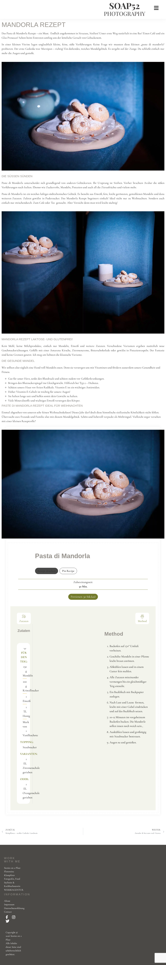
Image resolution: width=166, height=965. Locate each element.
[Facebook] (7, 917)
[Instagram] (13, 917)
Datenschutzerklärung (14, 908)
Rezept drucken (46, 571)
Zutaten (23, 621)
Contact (8, 911)
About (7, 900)
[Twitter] (7, 921)
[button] (25, 648)
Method (142, 621)
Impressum (9, 904)
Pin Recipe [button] (68, 571)
